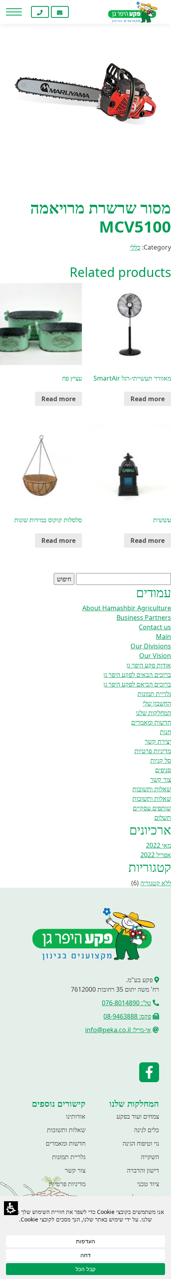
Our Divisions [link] (150, 646)
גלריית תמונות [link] (154, 693)
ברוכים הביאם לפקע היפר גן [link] (137, 684)
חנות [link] (165, 731)
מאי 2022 (158, 845)
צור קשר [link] (160, 779)
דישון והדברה (143, 1170)
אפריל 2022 (155, 854)
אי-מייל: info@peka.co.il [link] (118, 1029)
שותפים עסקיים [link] (152, 808)
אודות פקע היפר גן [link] (148, 665)
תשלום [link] (162, 817)
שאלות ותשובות (66, 1129)
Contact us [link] (155, 627)
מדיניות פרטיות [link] (152, 750)
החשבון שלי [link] (157, 703)
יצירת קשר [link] (158, 741)
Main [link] (163, 636)
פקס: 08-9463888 (127, 1016)
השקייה (150, 1156)
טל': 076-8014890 (126, 1002)
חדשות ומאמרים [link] (151, 722)
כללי (135, 247)
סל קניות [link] (160, 760)
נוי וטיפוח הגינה (140, 1143)
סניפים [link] (163, 769)
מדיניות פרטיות (67, 1183)
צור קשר (75, 1170)
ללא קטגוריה (155, 883)
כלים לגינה (146, 1129)
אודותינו (76, 1116)
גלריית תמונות (69, 1156)
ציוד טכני (148, 1183)
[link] (80, 12)
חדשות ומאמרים (66, 1143)
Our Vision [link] (155, 655)
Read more (147, 398)
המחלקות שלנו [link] (153, 712)
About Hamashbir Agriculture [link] (126, 608)
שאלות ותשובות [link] (151, 789)
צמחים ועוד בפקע (138, 1116)
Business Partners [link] (144, 617)
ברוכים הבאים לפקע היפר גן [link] (137, 674)
